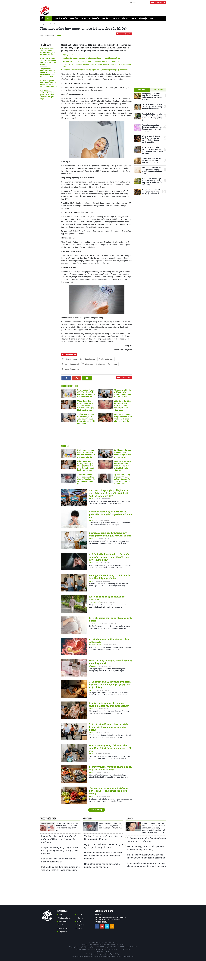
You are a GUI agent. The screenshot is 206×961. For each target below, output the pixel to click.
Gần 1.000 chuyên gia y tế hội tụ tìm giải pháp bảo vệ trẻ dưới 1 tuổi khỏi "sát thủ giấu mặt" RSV (108, 493)
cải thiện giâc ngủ (72, 364)
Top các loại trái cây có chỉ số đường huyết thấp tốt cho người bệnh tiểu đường (108, 791)
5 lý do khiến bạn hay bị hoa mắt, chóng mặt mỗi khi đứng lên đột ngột (109, 704)
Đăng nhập (143, 18)
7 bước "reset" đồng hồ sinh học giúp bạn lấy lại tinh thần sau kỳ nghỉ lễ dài (152, 160)
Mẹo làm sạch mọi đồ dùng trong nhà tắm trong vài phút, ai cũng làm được (91, 61)
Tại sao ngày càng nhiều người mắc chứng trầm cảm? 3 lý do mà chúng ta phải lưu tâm (122, 479)
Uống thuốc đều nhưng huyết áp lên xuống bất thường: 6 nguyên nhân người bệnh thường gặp (47, 72)
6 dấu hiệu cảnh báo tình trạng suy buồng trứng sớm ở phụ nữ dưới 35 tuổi (110, 534)
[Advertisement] (114, 10)
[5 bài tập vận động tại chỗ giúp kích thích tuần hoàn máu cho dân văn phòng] (74, 731)
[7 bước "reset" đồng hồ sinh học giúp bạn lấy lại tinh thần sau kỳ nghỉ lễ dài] (137, 161)
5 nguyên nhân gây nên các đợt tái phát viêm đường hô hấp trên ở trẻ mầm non (110, 514)
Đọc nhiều (142, 90)
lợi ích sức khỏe (89, 359)
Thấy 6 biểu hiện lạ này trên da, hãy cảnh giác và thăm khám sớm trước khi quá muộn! (48, 95)
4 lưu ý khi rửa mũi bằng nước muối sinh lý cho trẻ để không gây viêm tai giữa (123, 417)
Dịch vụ (133, 18)
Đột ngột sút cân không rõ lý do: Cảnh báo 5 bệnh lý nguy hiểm (109, 577)
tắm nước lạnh (71, 359)
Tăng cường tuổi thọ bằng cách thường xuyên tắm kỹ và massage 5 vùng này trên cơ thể (95, 70)
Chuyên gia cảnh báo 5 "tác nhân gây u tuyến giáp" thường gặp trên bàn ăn (152, 192)
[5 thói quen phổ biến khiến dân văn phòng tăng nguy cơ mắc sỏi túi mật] (105, 393)
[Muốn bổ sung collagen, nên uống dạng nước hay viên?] (74, 668)
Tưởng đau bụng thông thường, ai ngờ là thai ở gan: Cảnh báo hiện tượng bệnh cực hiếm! (152, 128)
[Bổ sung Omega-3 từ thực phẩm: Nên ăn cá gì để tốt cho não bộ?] (74, 774)
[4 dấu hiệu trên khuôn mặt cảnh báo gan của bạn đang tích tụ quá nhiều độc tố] (137, 107)
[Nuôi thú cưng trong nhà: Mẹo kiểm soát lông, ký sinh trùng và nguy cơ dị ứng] (74, 752)
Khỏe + (92, 499)
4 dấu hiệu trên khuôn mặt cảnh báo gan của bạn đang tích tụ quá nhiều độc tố (152, 107)
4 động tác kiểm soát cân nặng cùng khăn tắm (80, 55)
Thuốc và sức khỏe (60, 18)
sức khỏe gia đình (72, 369)
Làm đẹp (83, 18)
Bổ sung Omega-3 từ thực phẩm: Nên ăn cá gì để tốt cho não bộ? (110, 768)
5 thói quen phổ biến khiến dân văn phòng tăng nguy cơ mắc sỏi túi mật (48, 61)
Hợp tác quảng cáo (158, 2)
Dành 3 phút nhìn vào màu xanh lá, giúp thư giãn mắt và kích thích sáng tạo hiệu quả (152, 117)
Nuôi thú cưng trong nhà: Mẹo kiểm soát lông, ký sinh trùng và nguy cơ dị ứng (110, 748)
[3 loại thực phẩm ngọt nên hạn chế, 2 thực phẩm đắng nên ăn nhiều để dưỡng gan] (68, 478)
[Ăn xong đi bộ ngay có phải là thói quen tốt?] (74, 604)
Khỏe (48, 18)
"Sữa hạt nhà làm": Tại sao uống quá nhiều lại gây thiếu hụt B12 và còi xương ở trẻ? (152, 170)
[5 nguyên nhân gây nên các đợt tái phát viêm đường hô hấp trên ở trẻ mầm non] (74, 519)
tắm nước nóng (107, 359)
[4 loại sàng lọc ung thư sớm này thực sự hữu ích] (74, 646)
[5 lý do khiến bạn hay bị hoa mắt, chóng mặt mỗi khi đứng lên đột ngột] (74, 710)
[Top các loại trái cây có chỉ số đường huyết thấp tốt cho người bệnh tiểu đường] (74, 795)
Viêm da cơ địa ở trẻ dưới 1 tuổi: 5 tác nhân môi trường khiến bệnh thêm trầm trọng (48, 84)
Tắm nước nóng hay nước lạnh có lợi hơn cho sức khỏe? (83, 28)
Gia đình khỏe (94, 18)
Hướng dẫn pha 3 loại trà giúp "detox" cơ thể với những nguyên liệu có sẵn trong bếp (152, 97)
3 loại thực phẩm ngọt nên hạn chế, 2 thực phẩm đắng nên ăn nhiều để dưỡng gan (86, 479)
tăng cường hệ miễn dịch (95, 364)
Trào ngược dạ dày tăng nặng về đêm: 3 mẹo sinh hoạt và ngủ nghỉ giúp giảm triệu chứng (110, 684)
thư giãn (114, 364)
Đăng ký (152, 18)
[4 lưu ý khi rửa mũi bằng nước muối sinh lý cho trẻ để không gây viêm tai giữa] (105, 417)
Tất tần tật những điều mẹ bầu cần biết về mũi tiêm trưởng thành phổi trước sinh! (67, 826)
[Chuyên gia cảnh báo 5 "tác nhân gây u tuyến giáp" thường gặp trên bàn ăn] (137, 192)
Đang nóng (158, 90)
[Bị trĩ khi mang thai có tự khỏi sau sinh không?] (74, 625)
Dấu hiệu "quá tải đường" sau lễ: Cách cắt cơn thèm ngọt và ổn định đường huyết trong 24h (151, 139)
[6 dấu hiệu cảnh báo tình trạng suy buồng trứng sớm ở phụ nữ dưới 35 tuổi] (74, 540)
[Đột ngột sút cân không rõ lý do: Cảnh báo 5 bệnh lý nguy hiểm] (74, 582)
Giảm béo (125, 18)
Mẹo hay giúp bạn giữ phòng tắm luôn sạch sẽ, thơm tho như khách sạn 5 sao (91, 58)
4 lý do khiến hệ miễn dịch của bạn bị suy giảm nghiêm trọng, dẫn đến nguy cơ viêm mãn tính (110, 557)
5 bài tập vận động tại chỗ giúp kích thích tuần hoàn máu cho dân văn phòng (108, 727)
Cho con (116, 18)
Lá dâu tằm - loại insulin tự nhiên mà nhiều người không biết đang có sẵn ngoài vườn (58, 839)
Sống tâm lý (106, 18)
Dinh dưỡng (74, 18)
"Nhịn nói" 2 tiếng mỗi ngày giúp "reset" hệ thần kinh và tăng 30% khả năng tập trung (152, 150)
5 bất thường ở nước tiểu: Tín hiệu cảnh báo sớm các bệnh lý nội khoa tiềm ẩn (47, 51)
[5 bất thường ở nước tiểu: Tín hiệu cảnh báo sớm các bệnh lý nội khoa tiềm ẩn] (68, 393)
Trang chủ (43, 24)
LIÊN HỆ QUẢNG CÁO (104, 911)
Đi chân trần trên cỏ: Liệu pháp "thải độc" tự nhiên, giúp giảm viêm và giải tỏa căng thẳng (152, 182)
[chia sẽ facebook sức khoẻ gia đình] (97, 926)
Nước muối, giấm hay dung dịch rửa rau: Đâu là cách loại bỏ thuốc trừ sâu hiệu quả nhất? (103, 856)
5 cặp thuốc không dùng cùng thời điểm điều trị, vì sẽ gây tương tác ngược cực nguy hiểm (60, 850)
